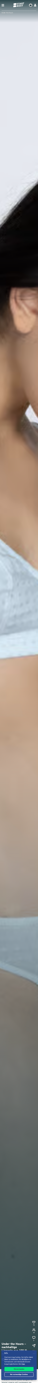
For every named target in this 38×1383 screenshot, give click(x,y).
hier (23, 1364)
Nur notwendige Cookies (19, 1374)
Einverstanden (19, 1369)
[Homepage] (19, 5)
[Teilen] (33, 1345)
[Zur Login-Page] (35, 5)
